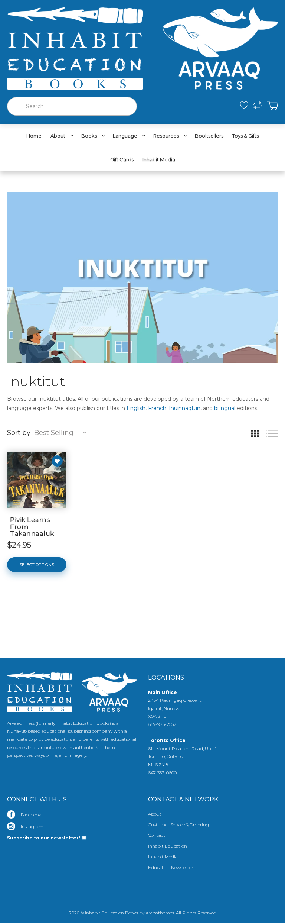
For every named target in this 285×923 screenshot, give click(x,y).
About (154, 814)
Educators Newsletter (170, 867)
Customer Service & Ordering (178, 824)
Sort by (18, 433)
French (157, 408)
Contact (156, 835)
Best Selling (53, 433)
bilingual (224, 408)
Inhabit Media (163, 856)
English (136, 408)
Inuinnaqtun (184, 408)
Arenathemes (159, 913)
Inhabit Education (167, 846)
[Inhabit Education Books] (142, 47)
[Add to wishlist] (57, 461)
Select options (36, 564)
